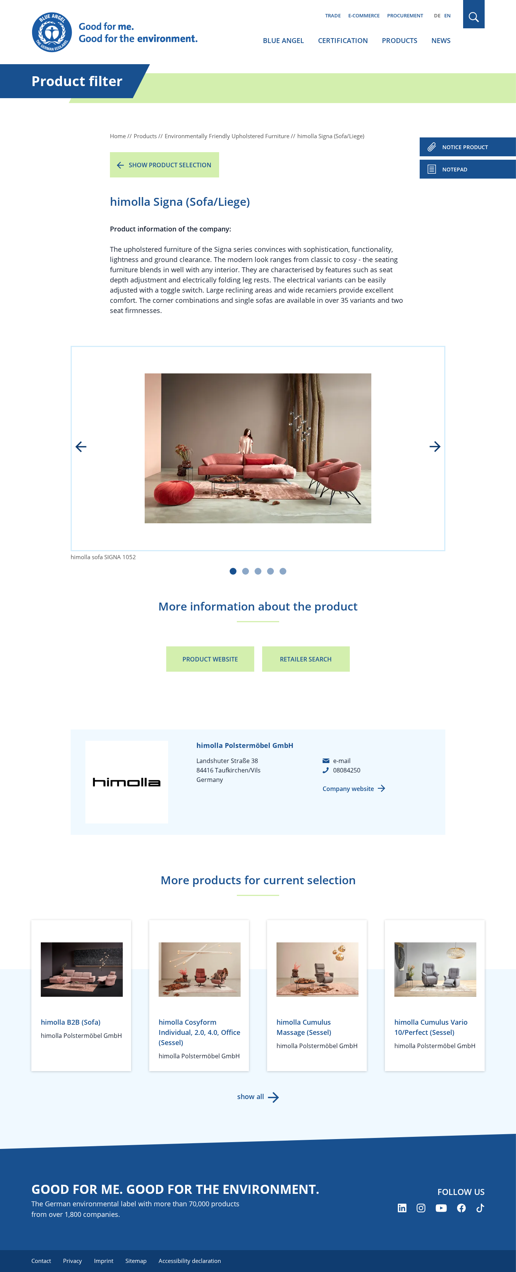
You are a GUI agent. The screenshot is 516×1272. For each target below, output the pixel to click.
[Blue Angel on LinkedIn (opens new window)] (402, 1208)
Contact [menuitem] (41, 1260)
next (430, 447)
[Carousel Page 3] (258, 571)
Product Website (210, 659)
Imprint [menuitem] (103, 1260)
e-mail (342, 761)
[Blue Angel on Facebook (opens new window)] (461, 1208)
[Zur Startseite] (122, 32)
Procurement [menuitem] (405, 15)
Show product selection (170, 165)
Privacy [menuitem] (72, 1260)
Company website (348, 789)
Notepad (454, 169)
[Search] (474, 17)
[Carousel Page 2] (245, 571)
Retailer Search (306, 659)
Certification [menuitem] (343, 40)
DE (437, 15)
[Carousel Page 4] (270, 571)
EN (447, 15)
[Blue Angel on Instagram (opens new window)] (421, 1208)
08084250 (346, 770)
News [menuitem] (441, 40)
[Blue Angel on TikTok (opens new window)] (480, 1208)
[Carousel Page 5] (283, 571)
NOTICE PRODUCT (465, 147)
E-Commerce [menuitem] (364, 15)
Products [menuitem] (399, 40)
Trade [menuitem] (333, 15)
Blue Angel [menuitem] (283, 40)
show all (250, 1096)
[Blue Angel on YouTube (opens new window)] (441, 1208)
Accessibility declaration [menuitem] (190, 1260)
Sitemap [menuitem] (136, 1260)
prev (86, 447)
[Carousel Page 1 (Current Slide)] (233, 571)
